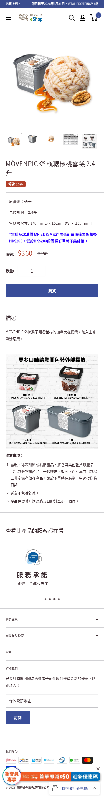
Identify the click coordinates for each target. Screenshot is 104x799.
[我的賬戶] (82, 18)
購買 (52, 290)
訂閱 (18, 717)
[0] (93, 17)
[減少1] (22, 271)
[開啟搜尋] (72, 18)
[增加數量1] (41, 271)
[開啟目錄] (8, 18)
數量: (10, 270)
